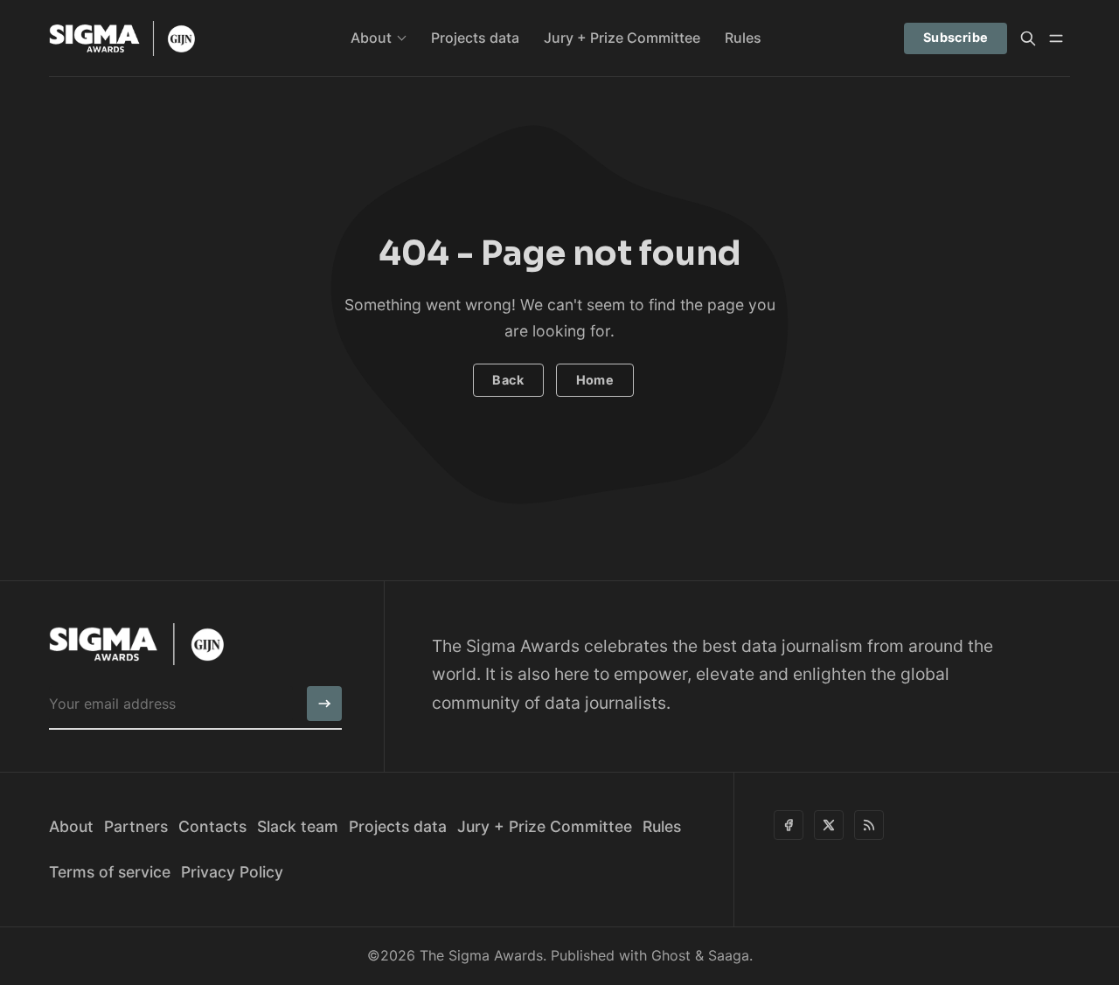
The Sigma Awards (481, 955)
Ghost (671, 955)
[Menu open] (1056, 38)
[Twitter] (829, 825)
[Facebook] (788, 825)
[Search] (1028, 38)
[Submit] (324, 703)
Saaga (728, 955)
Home (595, 379)
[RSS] (869, 825)
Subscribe (956, 37)
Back (508, 379)
